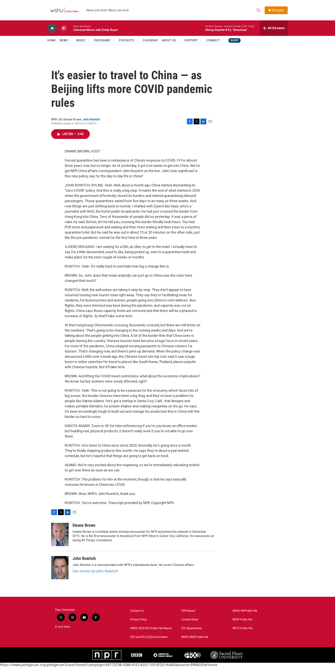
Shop (234, 40)
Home (51, 40)
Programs (102, 40)
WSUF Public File (242, 619)
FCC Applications (191, 628)
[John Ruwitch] (60, 567)
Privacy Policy (138, 619)
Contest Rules (189, 619)
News (64, 40)
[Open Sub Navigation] (71, 40)
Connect (213, 40)
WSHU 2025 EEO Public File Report (151, 628)
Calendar (150, 40)
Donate (278, 10)
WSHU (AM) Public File (194, 637)
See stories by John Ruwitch (95, 571)
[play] (52, 28)
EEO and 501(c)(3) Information (149, 637)
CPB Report (188, 610)
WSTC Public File (242, 628)
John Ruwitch (91, 119)
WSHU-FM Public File (244, 610)
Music (81, 40)
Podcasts (126, 40)
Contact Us (137, 610)
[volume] (63, 28)
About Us (169, 40)
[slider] (70, 28)
